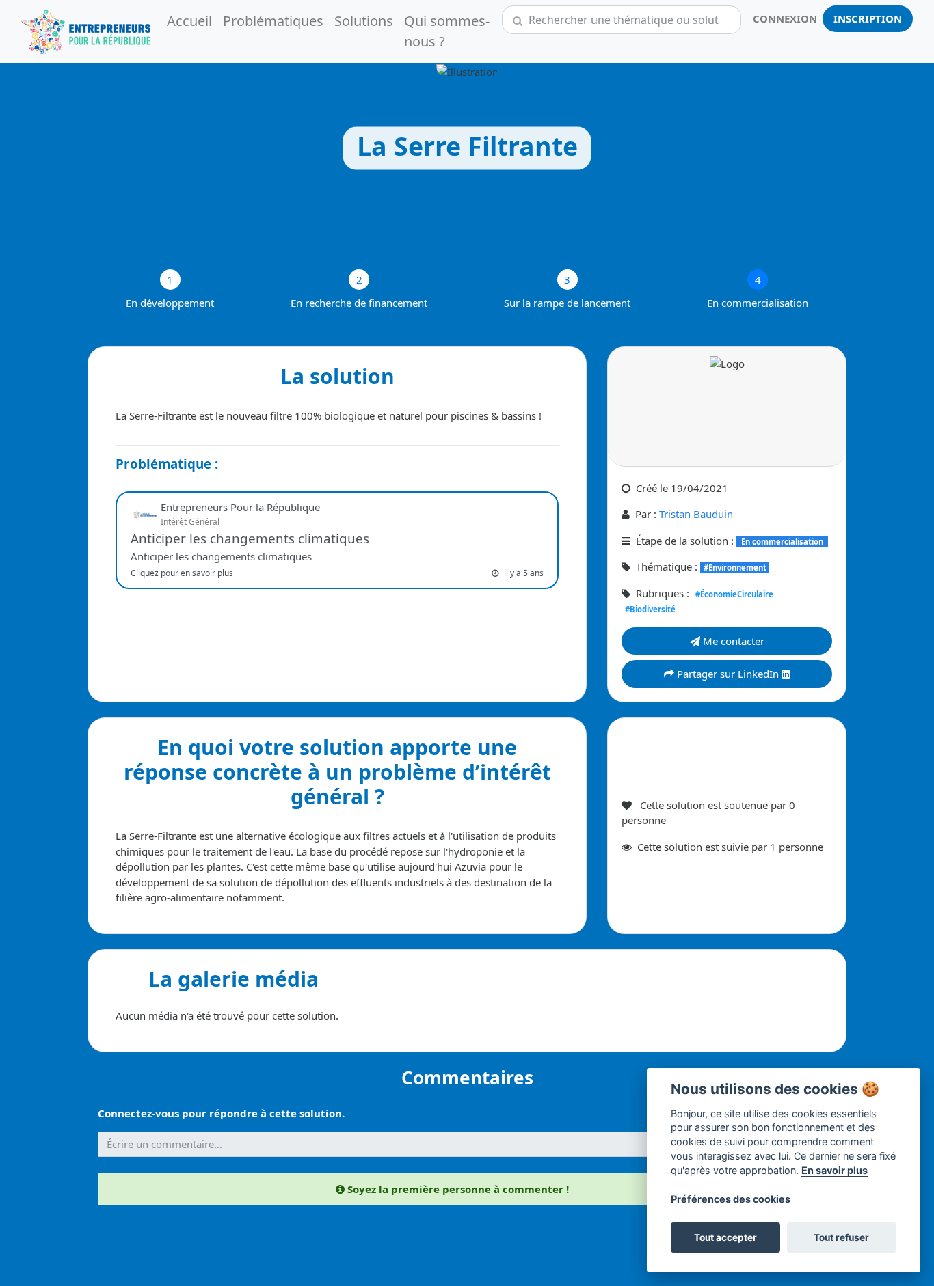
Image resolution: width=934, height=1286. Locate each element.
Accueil (189, 21)
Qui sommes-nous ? (447, 31)
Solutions (363, 21)
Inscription (867, 18)
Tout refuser (841, 1237)
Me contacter (732, 641)
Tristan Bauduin (696, 514)
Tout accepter (725, 1237)
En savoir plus (834, 1170)
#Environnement (735, 567)
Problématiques (273, 21)
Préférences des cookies (730, 1199)
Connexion (785, 18)
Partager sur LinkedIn (728, 674)
